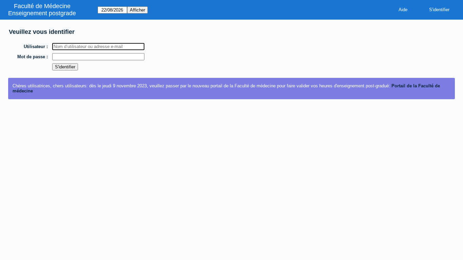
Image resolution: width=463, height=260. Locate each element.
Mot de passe (31, 56)
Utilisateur (34, 46)
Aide (403, 9)
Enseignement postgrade (42, 13)
